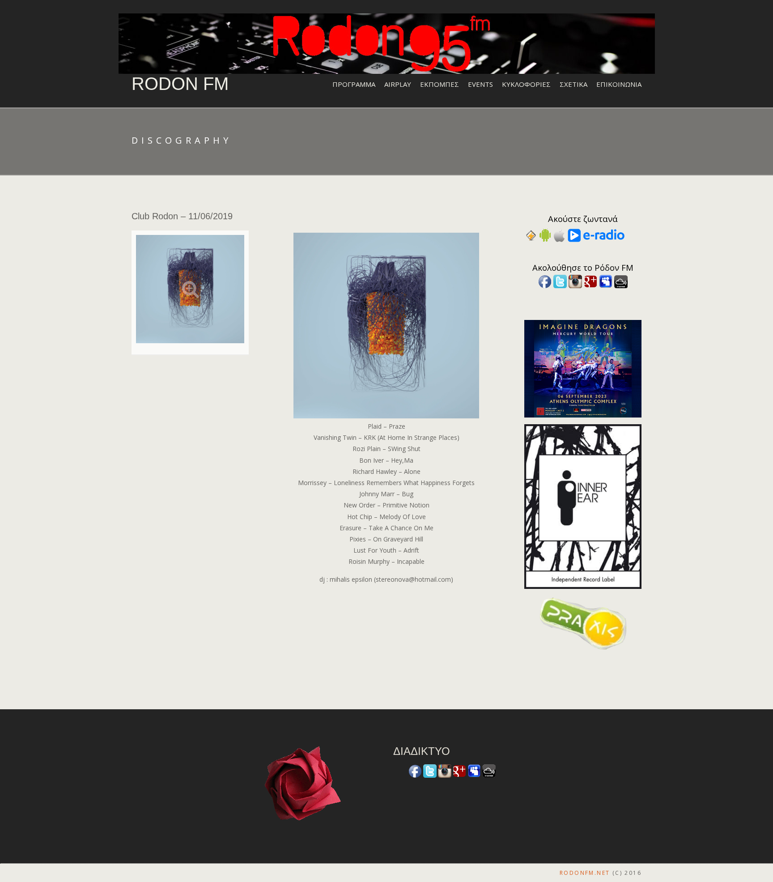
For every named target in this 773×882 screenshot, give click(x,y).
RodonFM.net (585, 873)
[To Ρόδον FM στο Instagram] (575, 281)
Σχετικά (573, 84)
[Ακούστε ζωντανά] (545, 234)
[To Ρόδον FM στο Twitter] (560, 281)
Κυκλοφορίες (526, 84)
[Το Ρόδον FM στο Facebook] (545, 281)
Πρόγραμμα (353, 84)
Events (480, 84)
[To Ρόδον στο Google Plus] (590, 281)
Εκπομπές (439, 84)
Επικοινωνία (618, 84)
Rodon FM (180, 84)
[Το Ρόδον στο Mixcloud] (621, 281)
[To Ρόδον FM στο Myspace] (605, 281)
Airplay (397, 84)
